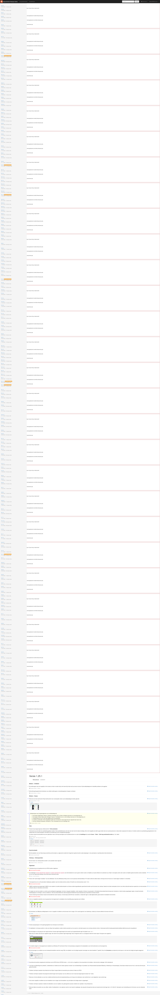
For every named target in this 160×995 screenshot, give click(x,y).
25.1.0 (6, 864)
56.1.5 (6, 350)
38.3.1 (6, 687)
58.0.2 (6, 248)
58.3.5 (6, 228)
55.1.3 (6, 390)
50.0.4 (6, 476)
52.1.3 (6, 439)
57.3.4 (6, 298)
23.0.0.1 (6, 889)
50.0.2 (6, 483)
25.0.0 (6, 872)
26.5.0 (6, 831)
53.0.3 (6, 434)
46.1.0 (6, 538)
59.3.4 (6, 165)
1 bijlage (31, 802)
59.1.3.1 (6, 184)
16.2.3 (6, 988)
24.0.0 (6, 884)
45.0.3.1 (6, 563)
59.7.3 (6, 71)
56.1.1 (6, 378)
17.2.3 (6, 956)
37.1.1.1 (6, 700)
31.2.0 (6, 793)
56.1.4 (6, 357)
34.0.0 (6, 767)
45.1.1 (6, 558)
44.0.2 (6, 575)
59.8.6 (6, 42)
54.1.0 (6, 410)
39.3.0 (6, 657)
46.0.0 (6, 546)
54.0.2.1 (6, 422)
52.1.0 (6, 450)
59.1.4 (6, 181)
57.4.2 (6, 283)
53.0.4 (6, 431)
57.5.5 (6, 260)
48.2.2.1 (6, 501)
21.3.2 (6, 909)
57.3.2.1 (6, 302)
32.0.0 (6, 785)
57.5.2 (6, 268)
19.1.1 (6, 938)
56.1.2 (6, 371)
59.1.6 (6, 170)
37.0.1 (6, 709)
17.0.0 (6, 976)
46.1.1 (6, 534)
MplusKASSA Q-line (153, 1)
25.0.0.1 (6, 869)
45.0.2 (6, 570)
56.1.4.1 (6, 353)
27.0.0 (6, 811)
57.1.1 (6, 317)
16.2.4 (6, 984)
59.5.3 (6, 131)
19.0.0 (6, 946)
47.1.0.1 (6, 521)
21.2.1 (6, 925)
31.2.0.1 (6, 790)
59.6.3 (6, 101)
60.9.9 (6, 6)
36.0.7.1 (6, 724)
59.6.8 (6, 87)
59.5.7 (6, 117)
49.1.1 (6, 488)
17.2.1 (6, 959)
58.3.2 (6, 235)
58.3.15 (6, 200)
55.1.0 (6, 397)
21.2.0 (6, 928)
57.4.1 (6, 287)
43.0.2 (6, 619)
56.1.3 (6, 364)
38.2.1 (6, 695)
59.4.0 (6, 157)
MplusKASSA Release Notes (10, 1)
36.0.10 (6, 713)
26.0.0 (6, 859)
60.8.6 (6, 25)
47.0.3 (6, 530)
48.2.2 (6, 504)
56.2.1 (6, 338)
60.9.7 (6, 13)
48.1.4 (6, 509)
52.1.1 (6, 446)
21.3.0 (6, 916)
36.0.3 (6, 745)
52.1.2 (6, 442)
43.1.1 (6, 614)
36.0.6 (6, 731)
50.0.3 (6, 479)
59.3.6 (6, 162)
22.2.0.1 (6, 901)
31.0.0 (6, 798)
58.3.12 (6, 210)
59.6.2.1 (6, 105)
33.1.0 (6, 772)
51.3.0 (6, 459)
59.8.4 (6, 45)
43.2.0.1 (6, 606)
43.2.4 (6, 592)
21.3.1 (6, 913)
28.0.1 (6, 803)
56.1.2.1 (6, 367)
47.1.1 (6, 518)
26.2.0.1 (6, 846)
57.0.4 (6, 329)
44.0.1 (6, 578)
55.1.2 (6, 394)
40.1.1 (6, 644)
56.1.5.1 (6, 346)
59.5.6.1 (6, 120)
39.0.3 (6, 679)
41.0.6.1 (6, 636)
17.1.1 (6, 968)
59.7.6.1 (6, 61)
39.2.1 (6, 666)
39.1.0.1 (6, 670)
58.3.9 (6, 218)
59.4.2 (6, 150)
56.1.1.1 (6, 375)
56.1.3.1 (6, 360)
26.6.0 (6, 819)
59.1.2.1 (6, 191)
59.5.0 (6, 141)
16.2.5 (6, 981)
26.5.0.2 (6, 824)
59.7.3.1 (6, 68)
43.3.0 (6, 587)
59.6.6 (6, 90)
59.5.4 (6, 127)
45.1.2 (6, 555)
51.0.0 (6, 471)
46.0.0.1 (6, 543)
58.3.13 (6, 207)
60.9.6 (6, 17)
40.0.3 (6, 652)
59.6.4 (6, 98)
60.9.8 (6, 10)
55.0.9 (6, 402)
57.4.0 (6, 294)
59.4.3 (6, 146)
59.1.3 (6, 188)
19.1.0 (6, 941)
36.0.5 (6, 738)
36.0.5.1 (6, 735)
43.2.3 (6, 595)
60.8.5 (6, 29)
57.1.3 (6, 310)
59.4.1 (6, 153)
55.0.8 (6, 405)
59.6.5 (6, 94)
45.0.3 (6, 566)
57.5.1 (6, 275)
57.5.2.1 (6, 264)
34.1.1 (6, 758)
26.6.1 (6, 816)
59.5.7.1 (6, 113)
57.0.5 (6, 326)
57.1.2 (6, 314)
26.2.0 (6, 849)
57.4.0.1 (6, 290)
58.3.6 (6, 225)
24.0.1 (6, 880)
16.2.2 (6, 991)
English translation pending (153, 786)
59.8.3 (6, 49)
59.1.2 (6, 195)
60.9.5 (6, 20)
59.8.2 (6, 52)
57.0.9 (6, 322)
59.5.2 (6, 134)
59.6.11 (6, 83)
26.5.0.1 (6, 828)
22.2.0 (6, 904)
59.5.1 (6, 138)
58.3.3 (6, 232)
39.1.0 (6, 674)
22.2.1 (6, 897)
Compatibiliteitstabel (23, 1)
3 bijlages (31, 838)
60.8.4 (6, 32)
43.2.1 (6, 602)
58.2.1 (6, 244)
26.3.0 (6, 841)
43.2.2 (6, 599)
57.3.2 (6, 306)
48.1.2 (6, 513)
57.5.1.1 (6, 271)
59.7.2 (6, 79)
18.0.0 (6, 951)
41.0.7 (6, 632)
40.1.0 (6, 648)
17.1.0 (6, 971)
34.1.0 (6, 762)
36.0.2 (6, 749)
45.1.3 (6, 551)
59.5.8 (6, 109)
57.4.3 (6, 279)
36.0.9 (6, 717)
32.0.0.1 (6, 781)
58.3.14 (6, 203)
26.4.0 (6, 836)
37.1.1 (6, 704)
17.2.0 (6, 963)
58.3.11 (6, 214)
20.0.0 (6, 933)
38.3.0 (6, 691)
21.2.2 (6, 921)
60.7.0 (6, 37)
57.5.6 (6, 257)
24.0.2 (6, 877)
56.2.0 (6, 341)
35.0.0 (6, 754)
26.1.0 (6, 854)
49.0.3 (6, 493)
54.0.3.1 (6, 415)
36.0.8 (6, 720)
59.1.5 (6, 174)
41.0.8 (6, 629)
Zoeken (136, 1)
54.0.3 (6, 419)
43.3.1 (6, 583)
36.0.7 (6, 728)
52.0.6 (6, 454)
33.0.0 (6, 776)
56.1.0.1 (6, 382)
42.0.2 (6, 624)
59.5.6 (6, 124)
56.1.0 (6, 385)
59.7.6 (6, 64)
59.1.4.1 (6, 177)
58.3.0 (6, 239)
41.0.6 (6, 639)
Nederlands (144, 1)
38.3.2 (6, 683)
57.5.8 (6, 253)
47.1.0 (6, 525)
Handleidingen (32, 1)
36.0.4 (6, 742)
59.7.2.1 (6, 75)
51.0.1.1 (6, 464)
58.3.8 (6, 221)
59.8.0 (6, 56)
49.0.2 (6, 496)
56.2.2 (6, 334)
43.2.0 (6, 609)
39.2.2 (6, 662)
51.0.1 (6, 467)
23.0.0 (6, 892)
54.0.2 (6, 426)
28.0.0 (6, 806)
